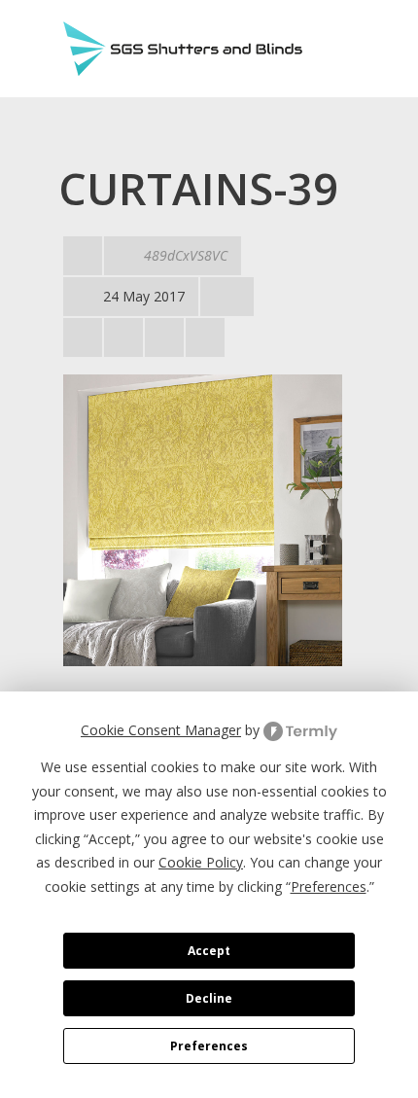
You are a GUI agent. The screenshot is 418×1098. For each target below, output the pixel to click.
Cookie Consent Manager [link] (161, 730)
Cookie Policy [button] (200, 862)
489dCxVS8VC (185, 255)
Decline (209, 998)
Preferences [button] (328, 886)
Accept (209, 950)
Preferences (209, 1046)
